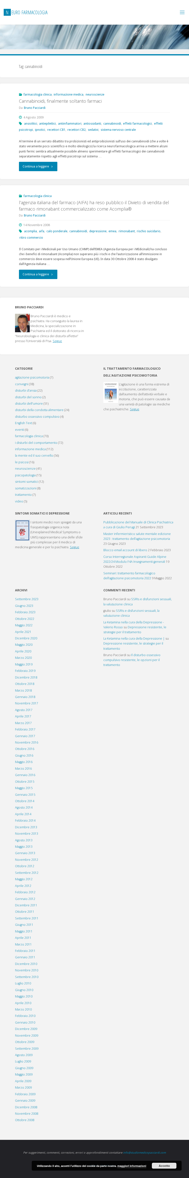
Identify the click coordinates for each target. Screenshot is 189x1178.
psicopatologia (25, 475)
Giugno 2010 (24, 990)
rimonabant (127, 231)
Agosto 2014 (23, 807)
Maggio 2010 (23, 996)
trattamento (23, 495)
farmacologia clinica (37, 94)
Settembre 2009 (26, 1048)
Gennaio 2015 (25, 795)
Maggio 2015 (23, 788)
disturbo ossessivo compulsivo (37, 417)
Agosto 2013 (23, 840)
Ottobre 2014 (24, 801)
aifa (41, 231)
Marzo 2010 (23, 1009)
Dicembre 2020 (26, 638)
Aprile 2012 (23, 886)
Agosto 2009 (23, 1055)
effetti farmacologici (137, 123)
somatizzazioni (25, 488)
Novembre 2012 (26, 860)
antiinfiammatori (69, 123)
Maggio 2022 (23, 625)
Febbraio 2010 (25, 1016)
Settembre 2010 (26, 977)
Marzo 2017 (23, 723)
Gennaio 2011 (25, 957)
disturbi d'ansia (26, 390)
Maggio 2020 (23, 645)
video (19, 501)
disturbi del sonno (28, 397)
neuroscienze (95, 94)
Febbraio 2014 (25, 820)
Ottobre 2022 (24, 619)
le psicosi (22, 462)
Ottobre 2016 (24, 749)
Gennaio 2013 (25, 853)
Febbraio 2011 (25, 951)
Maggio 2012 (23, 879)
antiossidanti (92, 123)
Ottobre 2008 (24, 1120)
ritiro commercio (31, 237)
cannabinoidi (112, 123)
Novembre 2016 (26, 742)
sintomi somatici (26, 482)
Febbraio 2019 (25, 671)
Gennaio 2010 (25, 1022)
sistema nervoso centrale (118, 130)
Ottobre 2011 (24, 912)
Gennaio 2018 (25, 697)
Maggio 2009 (23, 1074)
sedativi (93, 130)
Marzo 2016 (23, 768)
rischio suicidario (148, 231)
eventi (19, 430)
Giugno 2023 (24, 606)
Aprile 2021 (23, 632)
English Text (23, 423)
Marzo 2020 (23, 658)
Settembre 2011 (26, 918)
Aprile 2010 (23, 1003)
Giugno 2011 (24, 925)
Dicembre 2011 (26, 905)
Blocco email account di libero (125, 550)
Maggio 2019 (23, 664)
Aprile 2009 (23, 1081)
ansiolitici (30, 123)
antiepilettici (47, 123)
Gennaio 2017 (25, 736)
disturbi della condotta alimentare (39, 410)
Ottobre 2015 (24, 782)
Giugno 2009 (24, 1068)
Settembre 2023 (26, 599)
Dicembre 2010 (26, 964)
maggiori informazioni (131, 1166)
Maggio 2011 (23, 931)
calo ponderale (57, 231)
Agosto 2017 (23, 710)
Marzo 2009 (23, 1087)
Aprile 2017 (23, 716)
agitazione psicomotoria (32, 377)
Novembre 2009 (26, 1035)
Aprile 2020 (23, 651)
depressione (98, 231)
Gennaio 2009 (25, 1100)
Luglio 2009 (23, 1061)
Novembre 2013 (26, 833)
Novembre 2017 (26, 703)
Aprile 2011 (23, 938)
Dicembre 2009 (26, 1029)
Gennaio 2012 (25, 899)
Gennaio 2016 (25, 775)
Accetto (164, 1165)
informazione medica (68, 94)
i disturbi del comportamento (36, 443)
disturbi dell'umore (29, 403)
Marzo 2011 (23, 944)
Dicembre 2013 (26, 827)
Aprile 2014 (23, 814)
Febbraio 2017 (25, 729)
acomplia (30, 231)
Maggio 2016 (23, 762)
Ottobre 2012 (24, 866)
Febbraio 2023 (25, 612)
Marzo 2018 (23, 690)
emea (112, 231)
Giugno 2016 (24, 755)
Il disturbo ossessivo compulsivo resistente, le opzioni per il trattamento (131, 660)
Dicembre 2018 (26, 677)
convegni (21, 384)
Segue (57, 341)
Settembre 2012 (26, 873)
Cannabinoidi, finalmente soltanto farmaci (60, 101)
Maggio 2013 (23, 847)
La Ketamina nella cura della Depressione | (134, 638)
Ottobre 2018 (24, 684)
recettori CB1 (56, 130)
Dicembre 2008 (26, 1107)
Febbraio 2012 (25, 892)
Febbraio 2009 (25, 1094)
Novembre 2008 (26, 1114)
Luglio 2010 (23, 983)
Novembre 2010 (26, 970)
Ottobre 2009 (24, 1042)
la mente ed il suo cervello (34, 455)
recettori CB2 (76, 130)
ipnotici (40, 130)
